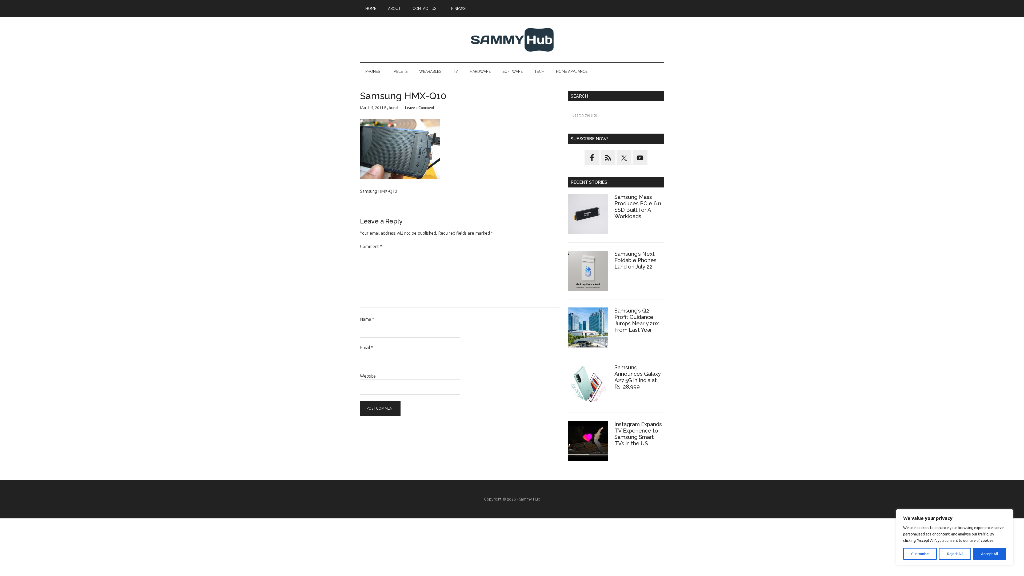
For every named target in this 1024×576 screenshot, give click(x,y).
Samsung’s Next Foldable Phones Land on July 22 (635, 260)
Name (367, 319)
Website (368, 376)
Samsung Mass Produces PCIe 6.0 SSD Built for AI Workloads (637, 206)
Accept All (989, 554)
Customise (920, 554)
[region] (954, 537)
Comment (371, 246)
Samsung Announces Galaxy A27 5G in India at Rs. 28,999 (637, 377)
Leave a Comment (419, 108)
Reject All (955, 554)
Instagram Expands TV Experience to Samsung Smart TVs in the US (638, 434)
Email (366, 347)
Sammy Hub (512, 40)
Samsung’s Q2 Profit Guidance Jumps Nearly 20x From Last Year (636, 320)
